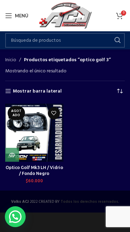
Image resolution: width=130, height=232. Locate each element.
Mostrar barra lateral (37, 91)
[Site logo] (65, 16)
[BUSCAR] (117, 40)
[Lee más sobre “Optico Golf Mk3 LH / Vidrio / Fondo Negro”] (12, 155)
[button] (15, 216)
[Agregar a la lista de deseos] (54, 113)
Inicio (10, 60)
